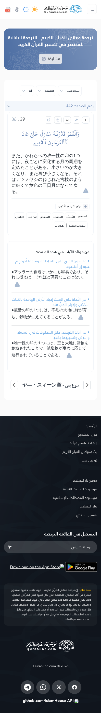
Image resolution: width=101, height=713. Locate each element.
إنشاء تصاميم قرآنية (83, 443)
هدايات (59, 225)
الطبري (19, 217)
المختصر (58, 217)
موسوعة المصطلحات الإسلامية (75, 497)
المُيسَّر (70, 217)
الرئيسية (91, 426)
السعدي (45, 217)
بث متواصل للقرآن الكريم (80, 451)
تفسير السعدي (86, 515)
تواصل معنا (89, 460)
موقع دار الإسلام (85, 480)
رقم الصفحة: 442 (80, 105)
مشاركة (53, 58)
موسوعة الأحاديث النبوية (80, 489)
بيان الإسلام (88, 506)
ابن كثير (32, 217)
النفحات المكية (77, 225)
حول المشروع (87, 434)
